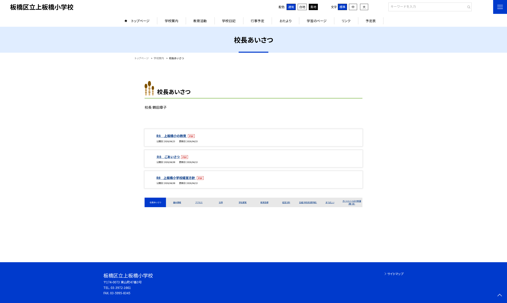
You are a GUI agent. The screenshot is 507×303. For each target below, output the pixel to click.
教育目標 (264, 202)
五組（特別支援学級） (308, 202)
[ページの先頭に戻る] (499, 295)
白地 (302, 7)
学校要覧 (243, 202)
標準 (342, 7)
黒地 (313, 7)
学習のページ (317, 20)
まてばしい (329, 202)
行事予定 (257, 20)
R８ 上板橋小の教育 (171, 135)
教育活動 (200, 20)
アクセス (199, 202)
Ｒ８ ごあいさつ (168, 156)
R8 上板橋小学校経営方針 (176, 177)
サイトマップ (395, 273)
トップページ (140, 20)
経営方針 (286, 202)
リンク (346, 20)
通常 (291, 7)
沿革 (221, 202)
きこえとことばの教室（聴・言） (351, 202)
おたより (285, 20)
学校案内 (171, 20)
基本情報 (177, 202)
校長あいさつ (155, 202)
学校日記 (228, 20)
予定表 (371, 20)
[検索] (468, 6)
